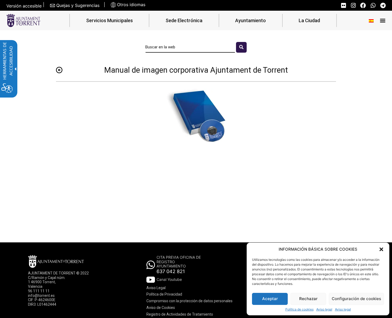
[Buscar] (241, 47)
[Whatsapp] (373, 5)
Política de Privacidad (164, 294)
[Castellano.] (371, 20)
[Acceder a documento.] (196, 116)
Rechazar (308, 298)
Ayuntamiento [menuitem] (250, 20)
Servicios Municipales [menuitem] (109, 20)
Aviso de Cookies (160, 307)
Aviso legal (324, 309)
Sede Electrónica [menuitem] (184, 20)
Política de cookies (299, 309)
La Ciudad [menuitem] (309, 20)
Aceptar (270, 298)
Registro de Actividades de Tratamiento (179, 314)
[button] (381, 249)
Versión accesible (24, 6)
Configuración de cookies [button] (356, 298)
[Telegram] (383, 5)
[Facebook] (363, 5)
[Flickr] (343, 5)
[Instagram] (353, 5)
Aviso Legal (156, 288)
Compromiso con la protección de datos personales (189, 301)
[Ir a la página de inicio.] (23, 20)
